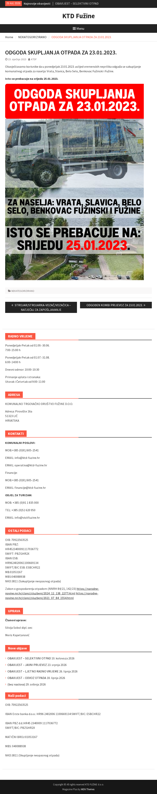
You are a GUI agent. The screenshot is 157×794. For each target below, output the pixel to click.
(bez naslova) (16, 684)
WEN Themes (87, 789)
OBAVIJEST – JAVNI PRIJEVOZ (27, 665)
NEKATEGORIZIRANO (22, 291)
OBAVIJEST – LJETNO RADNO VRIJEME (33, 671)
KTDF (34, 59)
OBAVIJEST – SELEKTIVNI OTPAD (77, 3)
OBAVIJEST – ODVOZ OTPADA (26, 678)
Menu (80, 28)
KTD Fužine (78, 16)
